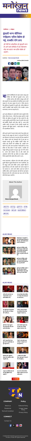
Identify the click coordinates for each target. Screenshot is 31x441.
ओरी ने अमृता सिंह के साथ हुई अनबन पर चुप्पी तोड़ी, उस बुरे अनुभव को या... (8, 342)
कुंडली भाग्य (19, 207)
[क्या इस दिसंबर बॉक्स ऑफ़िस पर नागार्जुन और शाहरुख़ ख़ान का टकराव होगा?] (22, 289)
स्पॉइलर (12, 29)
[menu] (26, 15)
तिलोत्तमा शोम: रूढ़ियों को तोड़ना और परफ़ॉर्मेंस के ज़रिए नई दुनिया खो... (8, 357)
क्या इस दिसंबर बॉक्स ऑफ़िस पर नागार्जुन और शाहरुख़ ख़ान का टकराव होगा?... (22, 296)
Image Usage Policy (23, 409)
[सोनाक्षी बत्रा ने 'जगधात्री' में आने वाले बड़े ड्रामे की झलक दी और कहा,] (9, 241)
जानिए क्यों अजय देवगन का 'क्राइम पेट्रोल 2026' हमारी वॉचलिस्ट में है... (8, 296)
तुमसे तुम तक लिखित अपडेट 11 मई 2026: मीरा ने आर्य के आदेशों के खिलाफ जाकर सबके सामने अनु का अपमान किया (22, 270)
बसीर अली (14, 210)
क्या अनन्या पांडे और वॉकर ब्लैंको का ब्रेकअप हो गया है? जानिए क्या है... (22, 372)
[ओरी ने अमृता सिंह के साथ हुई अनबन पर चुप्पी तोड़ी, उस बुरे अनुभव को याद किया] (8, 335)
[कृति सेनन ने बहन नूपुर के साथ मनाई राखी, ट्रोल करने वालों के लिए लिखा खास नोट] (8, 319)
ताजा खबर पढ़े (15, 379)
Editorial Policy (23, 405)
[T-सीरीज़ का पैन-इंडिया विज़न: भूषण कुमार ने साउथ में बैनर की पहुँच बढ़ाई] (22, 350)
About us (8, 405)
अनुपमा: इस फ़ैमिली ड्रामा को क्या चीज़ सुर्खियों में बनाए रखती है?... (8, 372)
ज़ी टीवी (25, 207)
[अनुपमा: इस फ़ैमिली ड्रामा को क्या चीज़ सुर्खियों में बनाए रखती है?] (8, 365)
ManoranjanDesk (13, 58)
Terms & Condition (8, 411)
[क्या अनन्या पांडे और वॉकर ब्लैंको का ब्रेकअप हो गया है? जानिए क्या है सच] (22, 365)
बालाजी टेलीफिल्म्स (21, 210)
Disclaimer (7, 408)
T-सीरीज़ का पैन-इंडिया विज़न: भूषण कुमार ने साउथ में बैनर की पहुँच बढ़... (22, 357)
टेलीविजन (5, 29)
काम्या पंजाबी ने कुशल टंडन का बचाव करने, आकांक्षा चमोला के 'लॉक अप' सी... (22, 326)
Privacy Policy (23, 412)
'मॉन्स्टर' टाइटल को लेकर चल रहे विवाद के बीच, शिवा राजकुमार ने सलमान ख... (22, 311)
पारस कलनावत (7, 210)
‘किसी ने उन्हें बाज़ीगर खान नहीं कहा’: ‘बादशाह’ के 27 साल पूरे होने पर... (22, 342)
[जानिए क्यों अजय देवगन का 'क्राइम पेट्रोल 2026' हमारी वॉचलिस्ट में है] (8, 289)
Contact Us (7, 421)
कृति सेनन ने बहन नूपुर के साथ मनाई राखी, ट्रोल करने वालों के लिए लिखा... (8, 326)
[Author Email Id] (19, 199)
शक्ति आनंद (6, 213)
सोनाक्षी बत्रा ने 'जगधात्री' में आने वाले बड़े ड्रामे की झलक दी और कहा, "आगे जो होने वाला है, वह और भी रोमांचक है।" (22, 240)
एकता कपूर (13, 207)
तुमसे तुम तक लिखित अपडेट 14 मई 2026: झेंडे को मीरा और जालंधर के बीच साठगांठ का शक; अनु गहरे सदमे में (22, 260)
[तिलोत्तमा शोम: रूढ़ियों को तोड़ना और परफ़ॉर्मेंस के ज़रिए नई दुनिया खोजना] (8, 350)
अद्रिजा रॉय (6, 207)
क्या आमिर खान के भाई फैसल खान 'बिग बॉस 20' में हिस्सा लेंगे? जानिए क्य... (8, 311)
